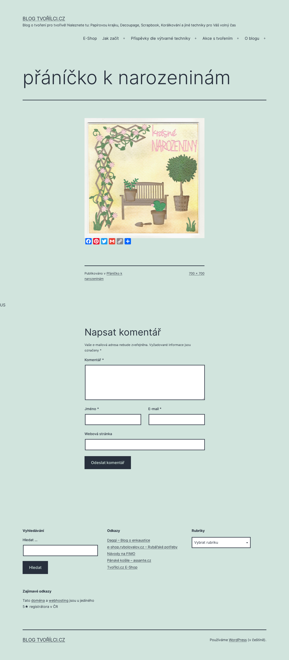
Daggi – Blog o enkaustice (128, 540)
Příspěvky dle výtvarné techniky (160, 38)
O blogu (252, 38)
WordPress (238, 640)
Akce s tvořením (217, 38)
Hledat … (30, 540)
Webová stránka (98, 434)
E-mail (154, 409)
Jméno (92, 409)
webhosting (58, 600)
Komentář (94, 360)
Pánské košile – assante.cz (129, 560)
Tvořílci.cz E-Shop (122, 567)
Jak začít (110, 38)
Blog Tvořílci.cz (44, 18)
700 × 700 (196, 273)
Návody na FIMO (121, 554)
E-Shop (90, 38)
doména (38, 600)
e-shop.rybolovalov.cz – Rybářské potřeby (142, 547)
